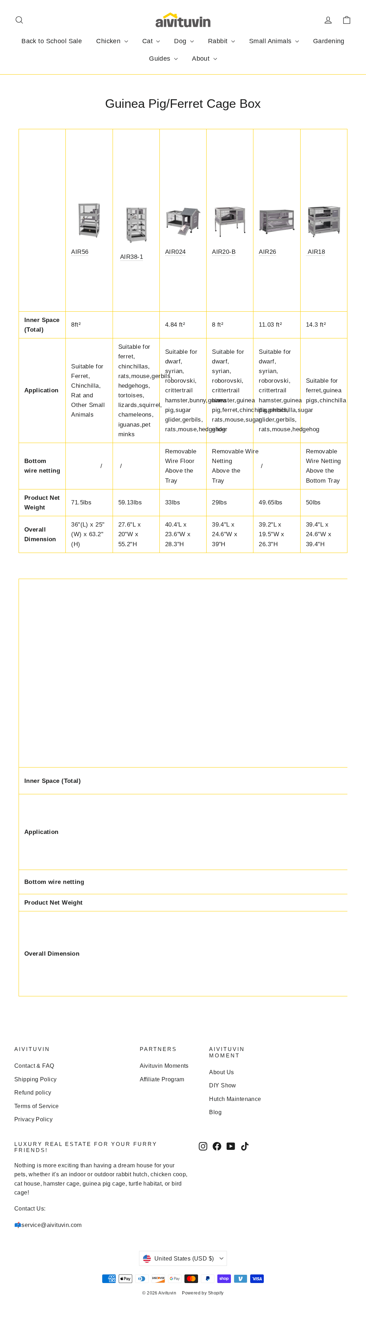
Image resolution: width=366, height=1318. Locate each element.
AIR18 (315, 251)
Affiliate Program (162, 1079)
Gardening (329, 41)
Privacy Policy (33, 1119)
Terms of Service (36, 1106)
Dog (181, 41)
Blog (215, 1112)
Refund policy (32, 1093)
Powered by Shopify (203, 1293)
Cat (148, 41)
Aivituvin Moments (164, 1066)
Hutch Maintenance (235, 1099)
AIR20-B (224, 251)
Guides (160, 58)
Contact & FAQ (34, 1066)
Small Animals (271, 41)
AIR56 (79, 251)
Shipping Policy (35, 1079)
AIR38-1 (131, 256)
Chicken (109, 41)
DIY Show (222, 1085)
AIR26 (267, 251)
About (202, 58)
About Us (221, 1072)
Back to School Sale (51, 41)
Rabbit (218, 41)
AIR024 (175, 251)
